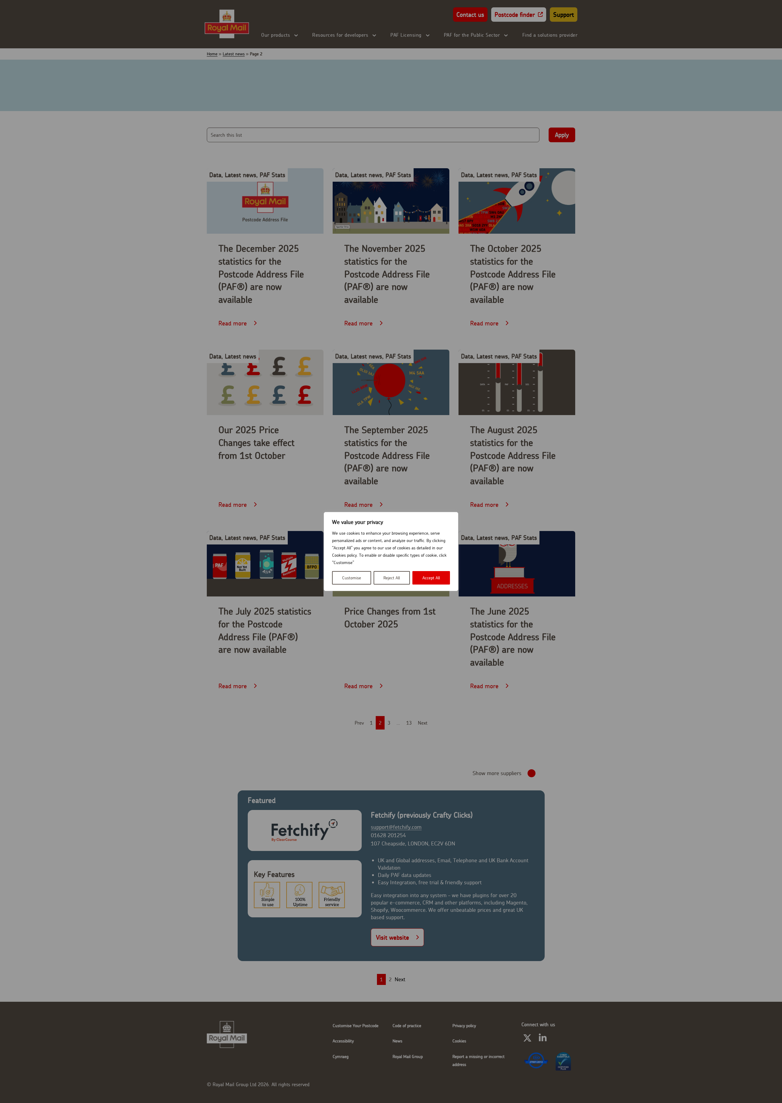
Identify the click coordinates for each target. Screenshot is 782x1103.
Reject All (391, 578)
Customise (351, 578)
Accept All (431, 578)
